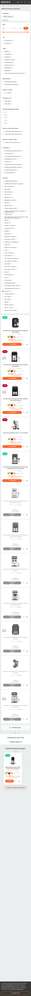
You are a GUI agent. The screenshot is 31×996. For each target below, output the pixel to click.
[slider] (3, 32)
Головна (3, 5)
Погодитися (15, 993)
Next (29, 767)
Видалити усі (5, 20)
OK (26, 28)
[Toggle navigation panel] (29, 2)
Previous (1, 767)
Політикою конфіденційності (17, 989)
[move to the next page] (18, 733)
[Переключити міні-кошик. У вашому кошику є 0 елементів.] (25, 2)
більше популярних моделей (15, 788)
